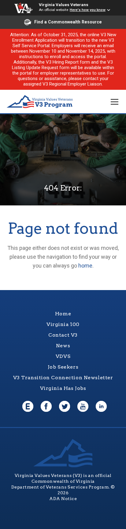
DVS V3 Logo (39, 102)
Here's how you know (88, 10)
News (63, 346)
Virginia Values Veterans (63, 4)
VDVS (63, 356)
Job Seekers (63, 367)
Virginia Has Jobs (63, 388)
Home (63, 314)
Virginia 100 (63, 324)
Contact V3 (63, 335)
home (85, 265)
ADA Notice (63, 498)
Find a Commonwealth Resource (68, 21)
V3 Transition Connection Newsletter (63, 377)
